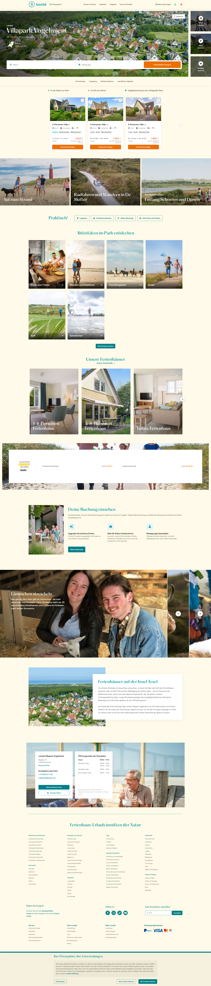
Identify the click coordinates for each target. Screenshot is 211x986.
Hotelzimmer (149, 848)
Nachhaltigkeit (71, 931)
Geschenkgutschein (35, 940)
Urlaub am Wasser (111, 848)
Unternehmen (71, 928)
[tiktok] (119, 914)
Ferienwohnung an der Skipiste (115, 872)
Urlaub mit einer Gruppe (74, 860)
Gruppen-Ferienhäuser (113, 881)
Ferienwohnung (149, 839)
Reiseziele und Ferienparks (37, 835)
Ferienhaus (148, 842)
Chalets (147, 845)
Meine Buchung (127, 218)
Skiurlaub (31, 869)
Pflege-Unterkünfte (112, 887)
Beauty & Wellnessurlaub (74, 872)
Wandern (31, 878)
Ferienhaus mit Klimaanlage (114, 856)
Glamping (70, 845)
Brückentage (71, 896)
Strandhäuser (149, 860)
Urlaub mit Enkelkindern (152, 884)
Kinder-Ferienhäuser (112, 866)
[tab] (83, 614)
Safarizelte (148, 854)
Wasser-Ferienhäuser (151, 869)
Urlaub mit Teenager (151, 881)
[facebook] (108, 914)
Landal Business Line (112, 934)
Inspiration (102, 4)
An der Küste (110, 839)
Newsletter (32, 931)
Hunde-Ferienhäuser (112, 875)
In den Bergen (110, 845)
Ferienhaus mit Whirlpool (113, 884)
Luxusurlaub (71, 848)
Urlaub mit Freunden (73, 842)
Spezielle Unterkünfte (112, 853)
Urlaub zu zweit (72, 854)
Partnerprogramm (72, 940)
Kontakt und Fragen (34, 928)
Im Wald (108, 842)
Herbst (69, 890)
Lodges (147, 851)
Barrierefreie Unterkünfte (113, 878)
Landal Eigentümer (111, 937)
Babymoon (70, 857)
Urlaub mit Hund (72, 851)
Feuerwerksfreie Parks (74, 863)
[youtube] (125, 914)
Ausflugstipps (71, 866)
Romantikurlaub (72, 869)
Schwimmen (32, 884)
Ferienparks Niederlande (36, 848)
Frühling (69, 884)
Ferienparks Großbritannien (37, 860)
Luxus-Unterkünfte (112, 862)
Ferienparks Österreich (35, 842)
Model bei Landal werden (74, 937)
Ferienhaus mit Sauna (112, 859)
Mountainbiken (33, 875)
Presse (69, 943)
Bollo (146, 887)
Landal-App (109, 928)
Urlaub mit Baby (149, 878)
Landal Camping (110, 931)
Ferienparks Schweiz (35, 845)
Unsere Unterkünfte (105, 363)
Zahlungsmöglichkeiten (36, 937)
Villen (146, 866)
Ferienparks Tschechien (36, 857)
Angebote (113, 4)
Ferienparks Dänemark (35, 851)
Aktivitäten (148, 890)
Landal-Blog (71, 881)
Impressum (32, 934)
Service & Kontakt (126, 4)
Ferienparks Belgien (35, 854)
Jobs (68, 934)
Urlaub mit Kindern (150, 874)
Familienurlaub (71, 839)
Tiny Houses (149, 863)
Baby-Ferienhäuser (112, 869)
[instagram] (113, 914)
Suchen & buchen (89, 4)
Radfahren (32, 872)
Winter (69, 893)
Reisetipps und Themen (74, 835)
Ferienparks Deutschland (36, 839)
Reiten (31, 881)
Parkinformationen (103, 218)
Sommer (69, 887)
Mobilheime (148, 857)
